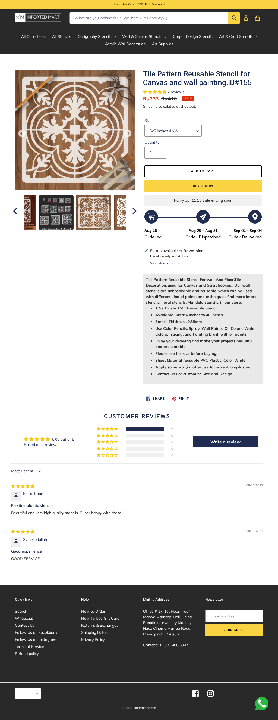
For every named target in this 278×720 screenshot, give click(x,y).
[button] (155, 91)
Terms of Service (29, 646)
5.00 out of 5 (63, 439)
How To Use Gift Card (100, 618)
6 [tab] (91, 235)
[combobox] (155, 18)
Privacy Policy (93, 639)
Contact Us (24, 625)
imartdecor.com (145, 708)
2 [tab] (58, 235)
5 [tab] (83, 235)
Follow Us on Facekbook (36, 632)
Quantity (151, 142)
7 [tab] (99, 235)
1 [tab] (50, 235)
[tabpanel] (93, 212)
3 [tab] (67, 235)
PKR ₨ (26, 693)
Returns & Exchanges (99, 625)
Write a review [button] (225, 442)
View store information (167, 263)
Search (21, 611)
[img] (22, 486)
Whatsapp (24, 618)
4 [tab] (75, 235)
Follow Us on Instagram (35, 639)
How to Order (93, 611)
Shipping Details (95, 632)
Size (148, 120)
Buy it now (203, 186)
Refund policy (27, 653)
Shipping (150, 106)
